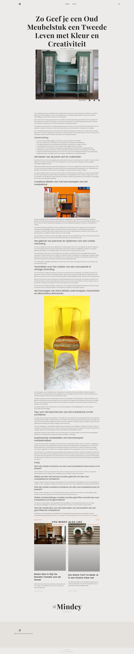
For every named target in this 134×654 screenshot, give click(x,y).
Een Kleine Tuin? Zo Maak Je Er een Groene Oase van (83, 576)
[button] (119, 4)
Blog (74, 4)
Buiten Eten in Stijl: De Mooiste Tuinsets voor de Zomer (47, 577)
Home (67, 4)
